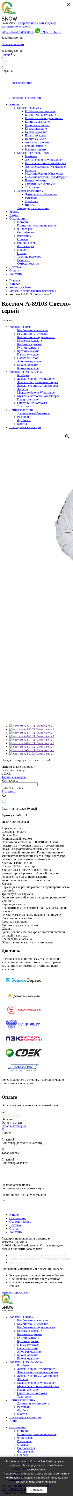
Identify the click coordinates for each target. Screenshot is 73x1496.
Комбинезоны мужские (32, 333)
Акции (13, 1420)
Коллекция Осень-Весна (25, 371)
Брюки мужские (28, 368)
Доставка (15, 1225)
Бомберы (23, 375)
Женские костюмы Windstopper (37, 385)
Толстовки (24, 406)
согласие (61, 1473)
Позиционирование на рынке (36, 1434)
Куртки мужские (28, 351)
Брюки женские (27, 364)
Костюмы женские (29, 340)
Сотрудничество (20, 1221)
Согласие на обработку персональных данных (40, 1258)
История (22, 1430)
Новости (23, 1455)
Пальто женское (27, 358)
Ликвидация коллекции (25, 427)
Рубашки (23, 416)
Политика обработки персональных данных (38, 1255)
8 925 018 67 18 (51, 32)
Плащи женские (28, 399)
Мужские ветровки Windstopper (38, 396)
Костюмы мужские (29, 344)
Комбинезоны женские (32, 330)
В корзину (8, 791)
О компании (17, 1218)
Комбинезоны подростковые (36, 337)
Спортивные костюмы (32, 403)
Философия (25, 1437)
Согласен (37, 1489)
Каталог (14, 1214)
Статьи (14, 1228)
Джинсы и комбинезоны (33, 413)
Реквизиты (24, 1441)
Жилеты (22, 389)
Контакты (15, 1232)
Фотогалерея (25, 1451)
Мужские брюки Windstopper (36, 392)
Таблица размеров (14, 777)
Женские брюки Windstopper (36, 378)
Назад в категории (14, 1126)
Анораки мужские (29, 361)
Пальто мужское (28, 354)
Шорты (22, 423)
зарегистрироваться (15, 1292)
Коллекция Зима (20, 326)
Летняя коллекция (21, 409)
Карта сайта (17, 1262)
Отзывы (22, 1444)
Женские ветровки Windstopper (37, 382)
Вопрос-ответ (26, 1448)
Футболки (24, 420)
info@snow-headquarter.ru (18, 32)
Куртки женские (28, 347)
